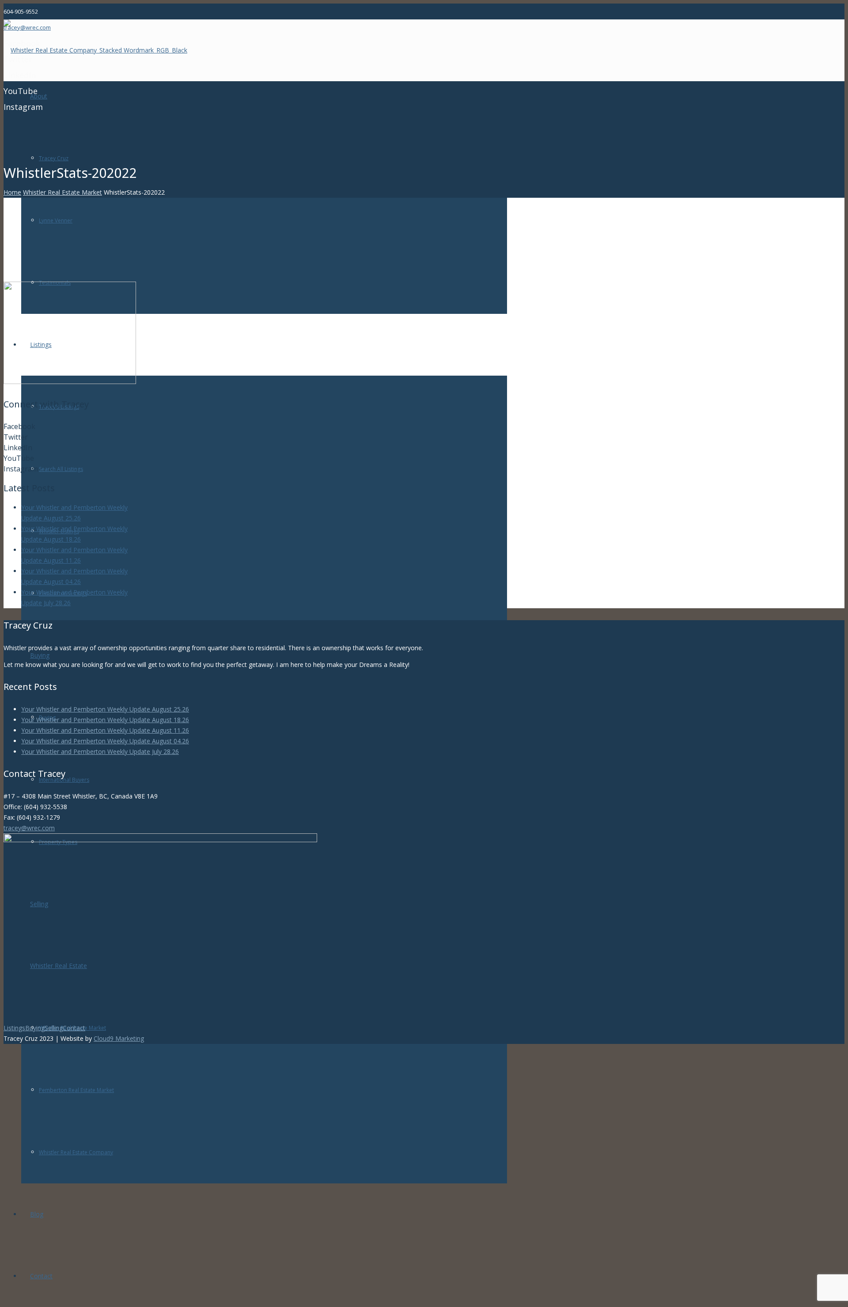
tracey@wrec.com (29, 828)
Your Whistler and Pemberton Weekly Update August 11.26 (105, 730)
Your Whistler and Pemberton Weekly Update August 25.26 (105, 709)
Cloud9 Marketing (119, 1038)
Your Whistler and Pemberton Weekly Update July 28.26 (100, 751)
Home (12, 192)
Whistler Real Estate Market (62, 192)
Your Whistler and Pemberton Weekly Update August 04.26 (105, 741)
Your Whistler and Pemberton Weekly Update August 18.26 (105, 720)
